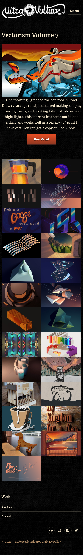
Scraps (7, 506)
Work (6, 497)
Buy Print (41, 139)
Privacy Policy (52, 541)
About (6, 516)
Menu (74, 11)
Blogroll (36, 541)
